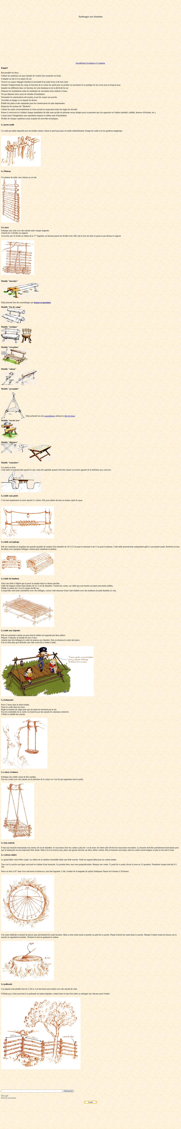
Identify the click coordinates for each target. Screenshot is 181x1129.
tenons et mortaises (42, 302)
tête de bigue (69, 416)
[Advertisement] (90, 41)
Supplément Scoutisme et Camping (90, 63)
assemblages (50, 416)
